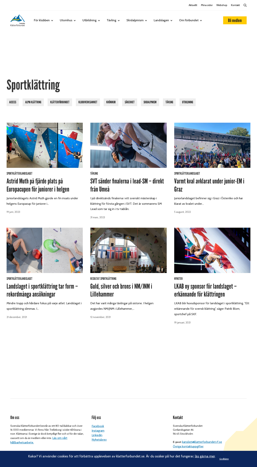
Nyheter (178, 279)
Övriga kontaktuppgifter (188, 446)
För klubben (42, 20)
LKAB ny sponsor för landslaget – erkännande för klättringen (205, 290)
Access (12, 102)
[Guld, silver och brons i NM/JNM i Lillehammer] (128, 250)
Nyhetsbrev (99, 439)
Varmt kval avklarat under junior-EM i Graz (209, 185)
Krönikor (111, 102)
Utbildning (89, 20)
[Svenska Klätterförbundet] (17, 20)
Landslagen (161, 20)
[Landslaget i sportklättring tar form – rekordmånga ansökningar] (45, 250)
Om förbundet (188, 20)
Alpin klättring (33, 102)
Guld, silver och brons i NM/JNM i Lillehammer (121, 290)
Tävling (111, 20)
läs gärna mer (205, 456)
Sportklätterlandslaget (19, 173)
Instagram (98, 430)
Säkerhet (130, 102)
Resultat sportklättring (103, 279)
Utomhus (66, 20)
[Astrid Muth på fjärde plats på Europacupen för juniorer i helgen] (45, 145)
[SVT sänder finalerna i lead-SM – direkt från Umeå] (128, 145)
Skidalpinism (135, 20)
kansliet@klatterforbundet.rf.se (202, 442)
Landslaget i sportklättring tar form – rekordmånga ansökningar (42, 290)
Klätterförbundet (59, 102)
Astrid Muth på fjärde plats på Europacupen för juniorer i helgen (38, 185)
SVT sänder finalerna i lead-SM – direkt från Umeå (127, 185)
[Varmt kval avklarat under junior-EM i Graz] (212, 145)
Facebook (98, 426)
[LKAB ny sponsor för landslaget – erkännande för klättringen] (212, 250)
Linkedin (97, 435)
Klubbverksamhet (87, 102)
